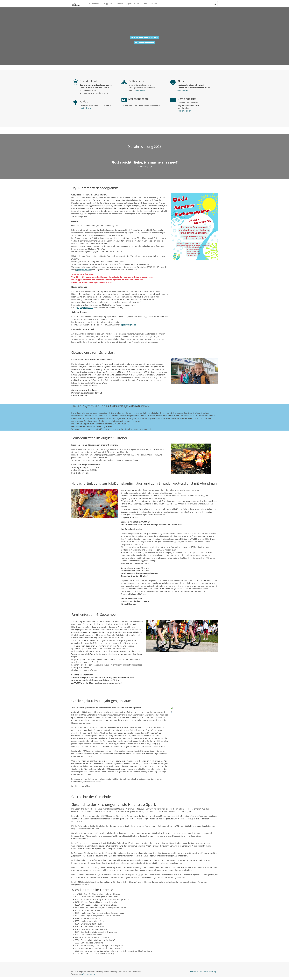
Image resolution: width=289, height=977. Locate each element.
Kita (144, 3)
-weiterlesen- (85, 108)
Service (119, 3)
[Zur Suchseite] (215, 3)
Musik (153, 3)
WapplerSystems (88, 974)
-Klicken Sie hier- (184, 111)
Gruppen (107, 3)
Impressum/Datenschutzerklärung (203, 972)
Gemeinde (93, 3)
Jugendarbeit (132, 3)
